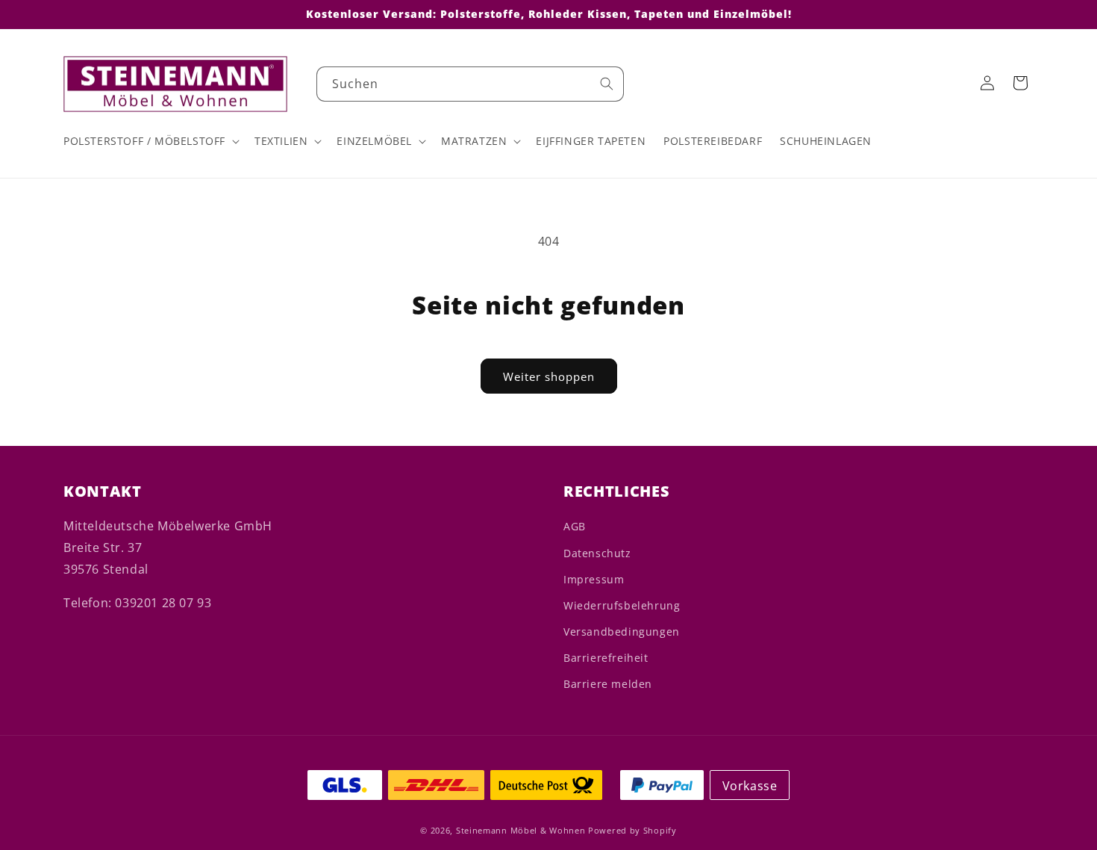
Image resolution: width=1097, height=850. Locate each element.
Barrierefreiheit (605, 658)
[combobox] (470, 84)
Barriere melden (607, 684)
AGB (574, 526)
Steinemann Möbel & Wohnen (521, 830)
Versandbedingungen (621, 631)
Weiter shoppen (549, 376)
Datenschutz (597, 553)
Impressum (593, 579)
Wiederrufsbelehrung (621, 605)
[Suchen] (606, 83)
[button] (150, 141)
